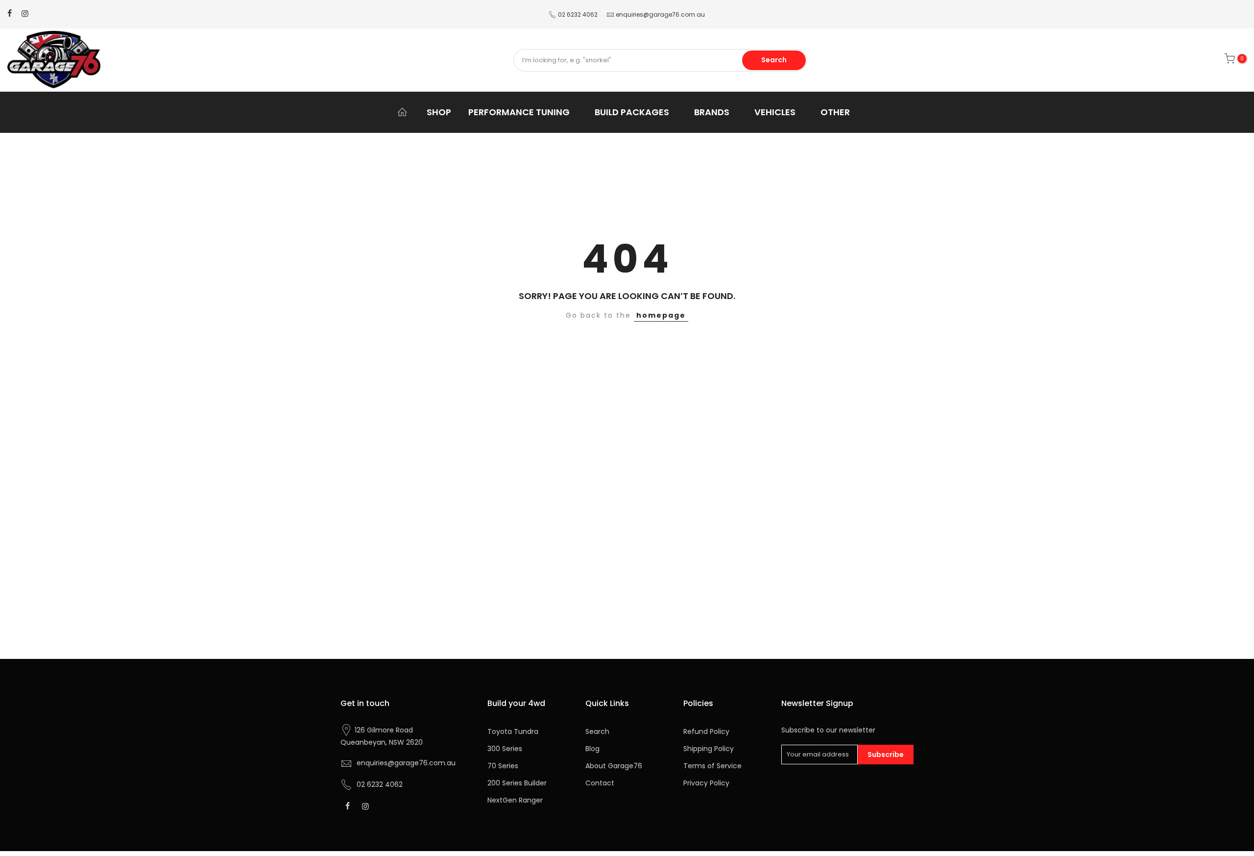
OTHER (835, 112)
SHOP (439, 112)
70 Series (502, 766)
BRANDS (711, 112)
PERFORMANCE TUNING (519, 112)
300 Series (504, 749)
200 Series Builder (517, 783)
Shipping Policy (708, 749)
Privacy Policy (706, 783)
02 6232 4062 (578, 14)
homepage (661, 315)
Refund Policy (706, 731)
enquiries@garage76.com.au (660, 14)
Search (774, 60)
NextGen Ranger (515, 800)
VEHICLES (775, 112)
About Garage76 (613, 766)
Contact (599, 783)
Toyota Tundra (512, 731)
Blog (592, 749)
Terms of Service (712, 766)
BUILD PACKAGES (632, 112)
